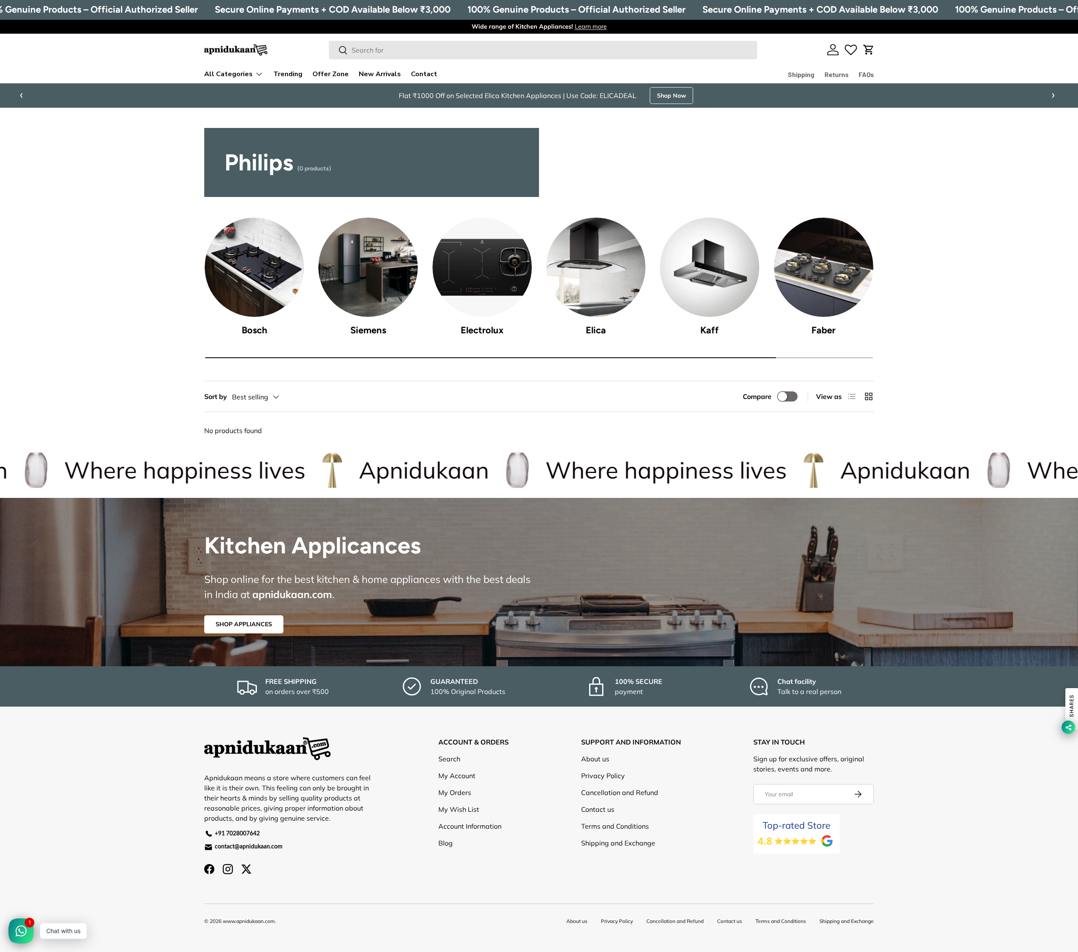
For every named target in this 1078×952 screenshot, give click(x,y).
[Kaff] (709, 267)
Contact (424, 74)
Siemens (368, 330)
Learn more (591, 26)
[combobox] (543, 50)
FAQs (866, 74)
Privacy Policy (603, 775)
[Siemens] (368, 267)
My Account (456, 775)
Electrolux (482, 330)
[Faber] (823, 267)
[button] (868, 49)
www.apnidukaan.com (249, 921)
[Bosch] (254, 267)
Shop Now (671, 95)
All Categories (228, 74)
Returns (837, 74)
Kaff (709, 330)
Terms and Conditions (615, 826)
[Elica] (596, 267)
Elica (596, 330)
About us (595, 759)
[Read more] (850, 49)
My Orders (454, 792)
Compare (757, 396)
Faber (823, 330)
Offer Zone (330, 74)
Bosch (254, 330)
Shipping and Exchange (618, 843)
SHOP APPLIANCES (244, 624)
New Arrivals (380, 74)
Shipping (801, 74)
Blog (445, 843)
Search (449, 759)
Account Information (470, 826)
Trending (287, 74)
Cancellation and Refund (619, 792)
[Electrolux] (482, 267)
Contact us (597, 809)
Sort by (215, 396)
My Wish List (458, 809)
